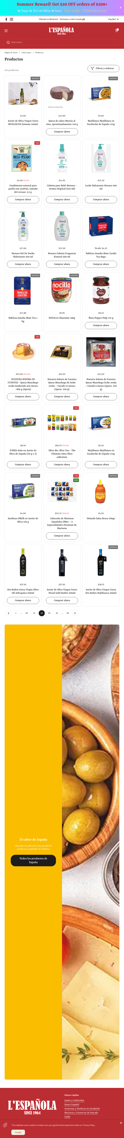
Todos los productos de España (33, 860)
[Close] (120, 1122)
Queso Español (71, 1104)
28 (69, 613)
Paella (67, 1117)
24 (58, 613)
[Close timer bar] (120, 7)
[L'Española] (61, 30)
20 (28, 613)
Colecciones (26, 53)
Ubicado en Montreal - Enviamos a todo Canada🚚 (62, 19)
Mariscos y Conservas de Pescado (81, 1112)
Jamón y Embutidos (74, 1100)
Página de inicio (11, 53)
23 (50, 613)
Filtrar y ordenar (105, 68)
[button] (116, 31)
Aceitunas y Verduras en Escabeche (82, 1108)
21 (35, 613)
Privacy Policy (89, 1125)
